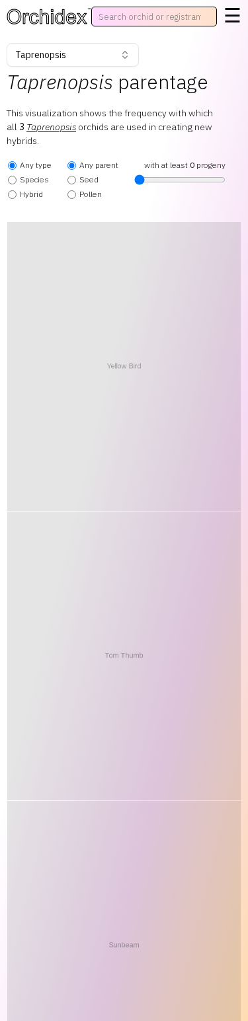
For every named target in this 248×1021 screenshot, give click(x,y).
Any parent (98, 165)
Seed (89, 179)
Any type (36, 165)
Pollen (90, 194)
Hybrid (31, 194)
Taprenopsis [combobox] (40, 55)
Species (34, 179)
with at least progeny (185, 165)
